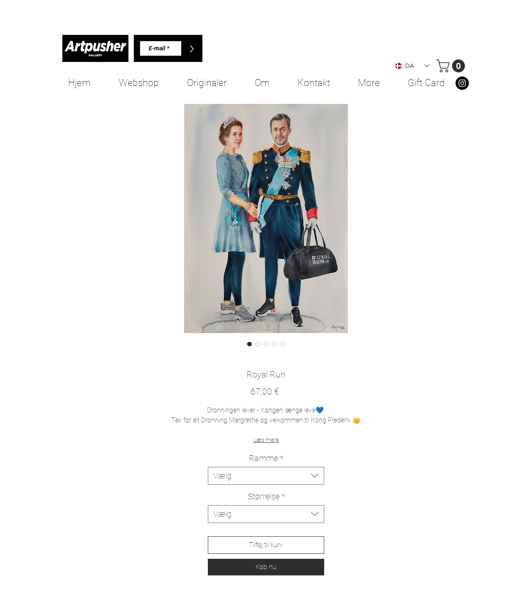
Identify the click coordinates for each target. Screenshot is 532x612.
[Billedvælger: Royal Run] (249, 344)
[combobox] (266, 476)
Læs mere (266, 440)
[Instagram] (462, 83)
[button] (452, 65)
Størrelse (266, 496)
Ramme (266, 458)
